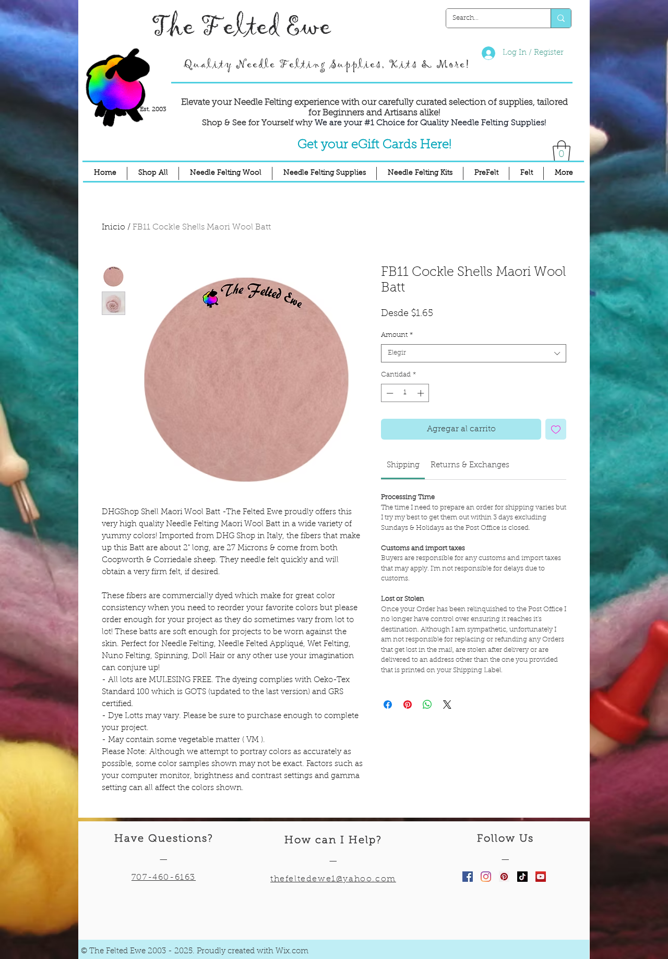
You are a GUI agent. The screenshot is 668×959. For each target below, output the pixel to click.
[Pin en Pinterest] (407, 704)
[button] (561, 150)
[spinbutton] (405, 393)
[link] (403, 465)
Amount (397, 335)
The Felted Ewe (241, 27)
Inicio (113, 227)
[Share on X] (447, 704)
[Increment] (421, 393)
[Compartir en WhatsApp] (427, 704)
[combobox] (473, 353)
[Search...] (561, 18)
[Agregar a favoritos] (555, 429)
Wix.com (292, 951)
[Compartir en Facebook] (387, 704)
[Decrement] (389, 393)
